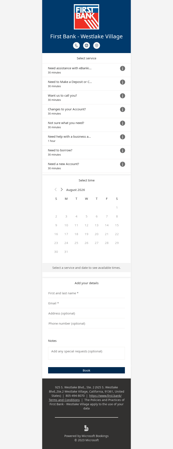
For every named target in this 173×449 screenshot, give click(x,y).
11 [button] (76, 225)
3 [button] (66, 216)
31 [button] (66, 251)
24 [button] (66, 243)
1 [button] (117, 207)
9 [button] (56, 225)
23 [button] (56, 243)
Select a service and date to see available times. (86, 267)
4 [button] (76, 216)
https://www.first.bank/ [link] (105, 396)
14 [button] (107, 225)
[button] (56, 189)
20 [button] (97, 234)
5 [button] (87, 216)
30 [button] (56, 251)
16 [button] (56, 234)
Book (86, 370)
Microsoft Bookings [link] (95, 436)
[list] (86, 118)
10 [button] (66, 225)
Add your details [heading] (87, 283)
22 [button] (117, 234)
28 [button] (107, 243)
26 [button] (86, 243)
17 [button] (66, 234)
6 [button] (97, 216)
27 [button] (97, 243)
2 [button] (56, 216)
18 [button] (76, 234)
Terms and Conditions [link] (64, 400)
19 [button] (86, 234)
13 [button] (97, 225)
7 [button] (107, 216)
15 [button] (117, 225)
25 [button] (76, 243)
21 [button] (107, 234)
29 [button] (117, 243)
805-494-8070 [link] (75, 396)
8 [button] (117, 216)
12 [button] (86, 225)
